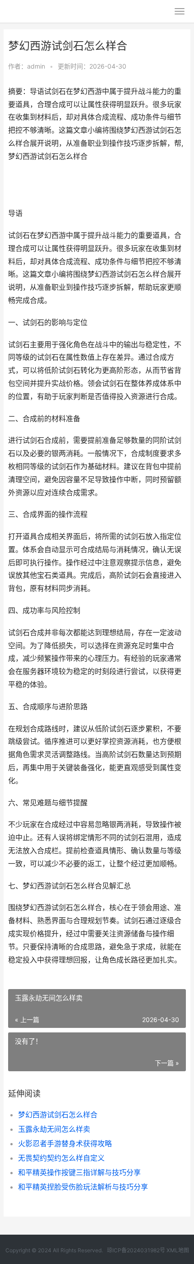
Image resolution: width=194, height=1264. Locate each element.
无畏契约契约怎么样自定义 (61, 1157)
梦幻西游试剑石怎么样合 (57, 1114)
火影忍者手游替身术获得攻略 (65, 1143)
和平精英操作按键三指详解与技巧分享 (79, 1172)
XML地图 (177, 1250)
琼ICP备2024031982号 (136, 1250)
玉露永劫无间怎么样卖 (54, 1129)
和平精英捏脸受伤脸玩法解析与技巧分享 (83, 1186)
